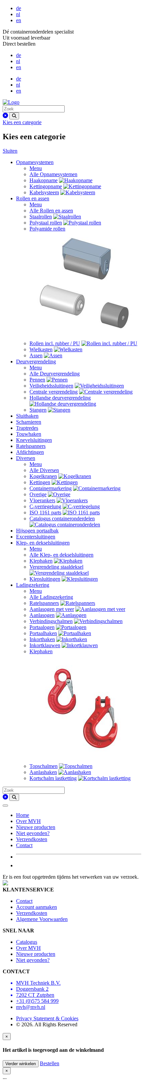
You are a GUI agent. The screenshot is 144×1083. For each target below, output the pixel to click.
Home (22, 815)
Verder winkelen (20, 1063)
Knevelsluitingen (34, 440)
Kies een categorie (22, 122)
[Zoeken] (14, 115)
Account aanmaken (36, 907)
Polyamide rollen (47, 228)
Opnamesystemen (35, 162)
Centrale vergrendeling (53, 392)
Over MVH (28, 821)
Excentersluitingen (35, 536)
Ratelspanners (31, 446)
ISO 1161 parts (45, 512)
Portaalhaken (43, 633)
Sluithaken (27, 416)
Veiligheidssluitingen (51, 386)
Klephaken (41, 561)
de (18, 8)
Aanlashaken (43, 772)
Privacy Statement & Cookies (47, 1018)
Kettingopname (45, 186)
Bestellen (49, 1063)
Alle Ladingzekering (51, 597)
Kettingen (39, 482)
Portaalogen (42, 627)
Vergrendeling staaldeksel (56, 567)
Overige (38, 494)
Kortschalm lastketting (53, 778)
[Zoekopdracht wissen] (5, 115)
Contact (24, 845)
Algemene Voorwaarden (42, 919)
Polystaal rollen (45, 222)
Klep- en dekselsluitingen (43, 543)
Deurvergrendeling (36, 361)
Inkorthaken (42, 639)
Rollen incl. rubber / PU (54, 343)
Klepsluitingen (44, 579)
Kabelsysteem (44, 192)
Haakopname (43, 180)
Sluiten (10, 151)
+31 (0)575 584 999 (37, 1001)
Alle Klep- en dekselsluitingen (61, 555)
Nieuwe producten (35, 827)
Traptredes (27, 428)
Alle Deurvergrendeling (54, 373)
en (18, 20)
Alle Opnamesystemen (53, 174)
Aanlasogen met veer (51, 609)
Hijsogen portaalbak (37, 530)
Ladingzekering (32, 585)
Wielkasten (41, 349)
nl (18, 14)
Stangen (38, 410)
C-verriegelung (45, 506)
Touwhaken (28, 434)
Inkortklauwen (44, 645)
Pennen (37, 379)
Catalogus (26, 942)
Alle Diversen (44, 470)
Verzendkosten (31, 839)
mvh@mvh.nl (30, 1007)
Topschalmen (43, 766)
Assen (36, 355)
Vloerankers (42, 500)
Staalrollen (40, 216)
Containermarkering (50, 488)
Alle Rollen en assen (51, 210)
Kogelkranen (43, 476)
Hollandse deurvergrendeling (60, 398)
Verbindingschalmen (51, 621)
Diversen (25, 458)
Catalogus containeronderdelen (62, 518)
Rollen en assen (32, 198)
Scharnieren (28, 422)
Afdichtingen (30, 452)
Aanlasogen (42, 615)
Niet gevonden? (33, 833)
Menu (35, 168)
